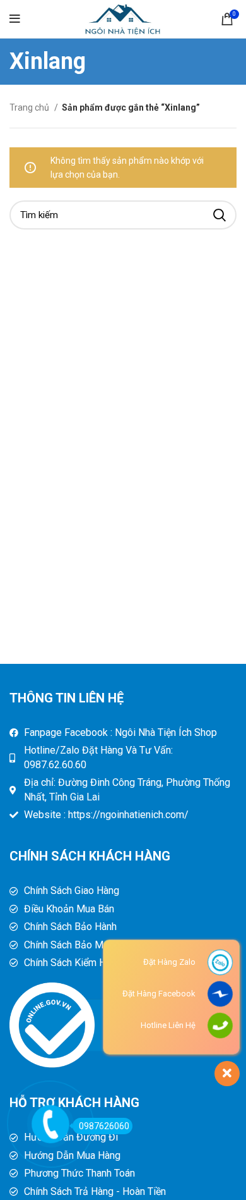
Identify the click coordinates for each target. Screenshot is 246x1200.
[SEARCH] (219, 215)
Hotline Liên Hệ (168, 1025)
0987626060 (104, 1126)
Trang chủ (30, 107)
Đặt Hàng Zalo (169, 962)
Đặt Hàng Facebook (159, 993)
